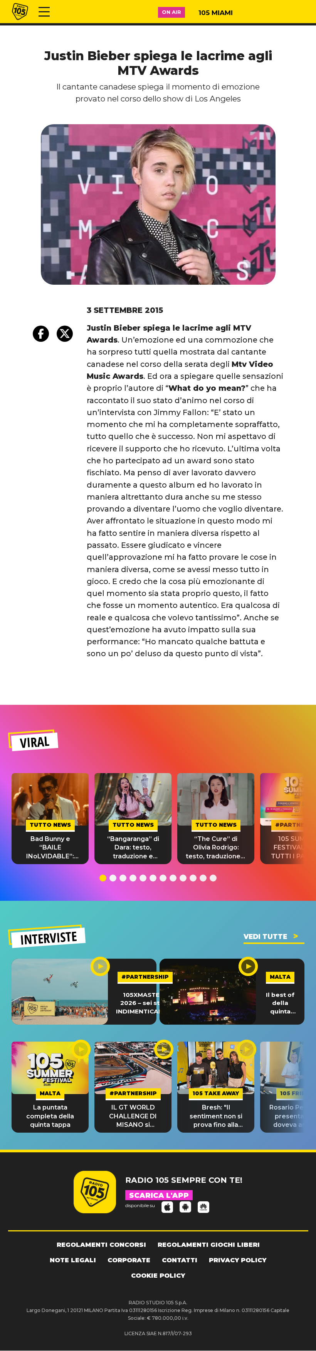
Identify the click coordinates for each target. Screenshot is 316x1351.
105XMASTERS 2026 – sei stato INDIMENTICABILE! (145, 1003)
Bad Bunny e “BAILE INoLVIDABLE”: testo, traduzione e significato (50, 848)
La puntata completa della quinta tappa (50, 1116)
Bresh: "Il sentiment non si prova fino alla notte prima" (216, 1116)
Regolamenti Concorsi (101, 1244)
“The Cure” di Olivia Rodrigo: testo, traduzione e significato (216, 848)
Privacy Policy (237, 1260)
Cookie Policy (158, 1275)
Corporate (129, 1260)
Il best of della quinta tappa (280, 1003)
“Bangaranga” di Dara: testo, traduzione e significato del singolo (133, 848)
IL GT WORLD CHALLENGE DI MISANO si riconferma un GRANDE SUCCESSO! (133, 1116)
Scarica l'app (159, 1195)
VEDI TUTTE (265, 937)
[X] (65, 334)
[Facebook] (41, 334)
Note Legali (73, 1260)
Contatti (179, 1260)
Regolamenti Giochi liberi (209, 1244)
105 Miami (215, 13)
